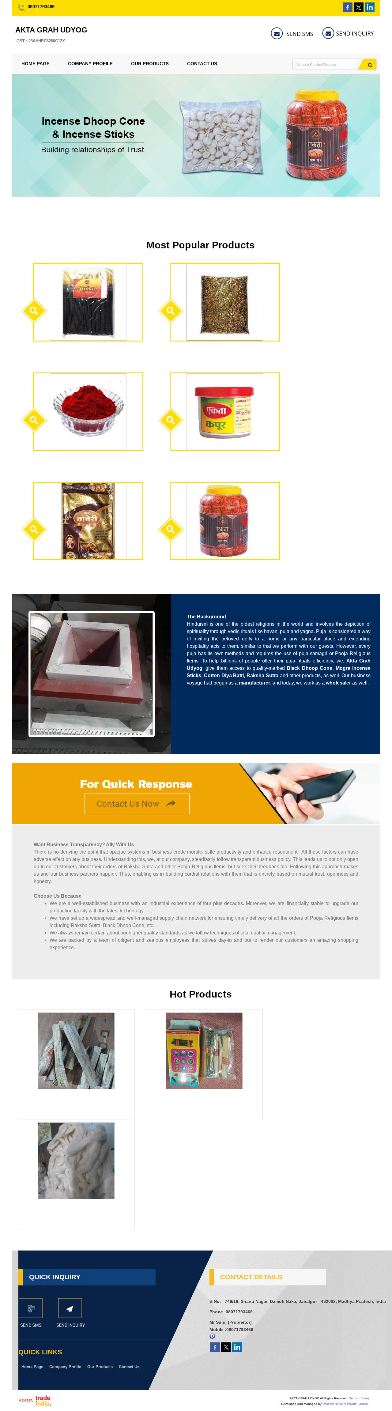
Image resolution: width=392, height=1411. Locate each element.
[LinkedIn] (370, 10)
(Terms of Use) (359, 1398)
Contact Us (202, 63)
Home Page (35, 63)
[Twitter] (359, 10)
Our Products (150, 63)
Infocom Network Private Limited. (345, 1403)
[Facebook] (347, 10)
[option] (196, 195)
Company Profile (90, 63)
